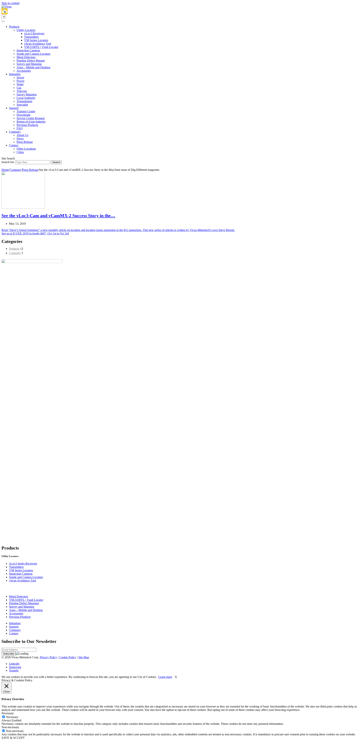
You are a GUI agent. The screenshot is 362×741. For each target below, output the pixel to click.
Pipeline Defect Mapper (31, 60)
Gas (19, 87)
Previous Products (27, 125)
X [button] (176, 676)
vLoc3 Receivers (34, 33)
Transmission (24, 101)
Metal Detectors (26, 57)
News (20, 138)
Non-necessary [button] (10, 727)
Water (20, 84)
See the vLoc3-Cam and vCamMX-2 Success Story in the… (58, 215)
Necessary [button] (8, 713)
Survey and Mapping (29, 64)
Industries (15, 74)
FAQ (20, 128)
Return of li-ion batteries (31, 121)
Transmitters (31, 36)
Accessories (24, 70)
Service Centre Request (30, 118)
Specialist (22, 104)
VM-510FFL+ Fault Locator (41, 47)
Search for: (8, 162)
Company (15, 131)
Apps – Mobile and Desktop (33, 67)
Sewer (20, 77)
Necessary (12, 717)
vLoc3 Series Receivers (23, 563)
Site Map (83, 657)
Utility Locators (26, 30)
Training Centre (26, 111)
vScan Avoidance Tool (37, 43)
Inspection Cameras (28, 50)
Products (14, 26)
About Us (22, 135)
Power (20, 80)
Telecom (22, 91)
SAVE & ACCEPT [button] (13, 737)
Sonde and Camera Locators (33, 53)
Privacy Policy (48, 657)
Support (13, 108)
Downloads (23, 114)
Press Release (25, 141)
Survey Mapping (27, 94)
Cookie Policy (67, 657)
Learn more (165, 676)
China (20, 152)
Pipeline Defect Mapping (24, 603)
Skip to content (10, 3)
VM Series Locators (36, 40)
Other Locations (26, 148)
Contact (13, 145)
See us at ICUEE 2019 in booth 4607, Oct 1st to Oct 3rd (35, 233)
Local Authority (26, 97)
